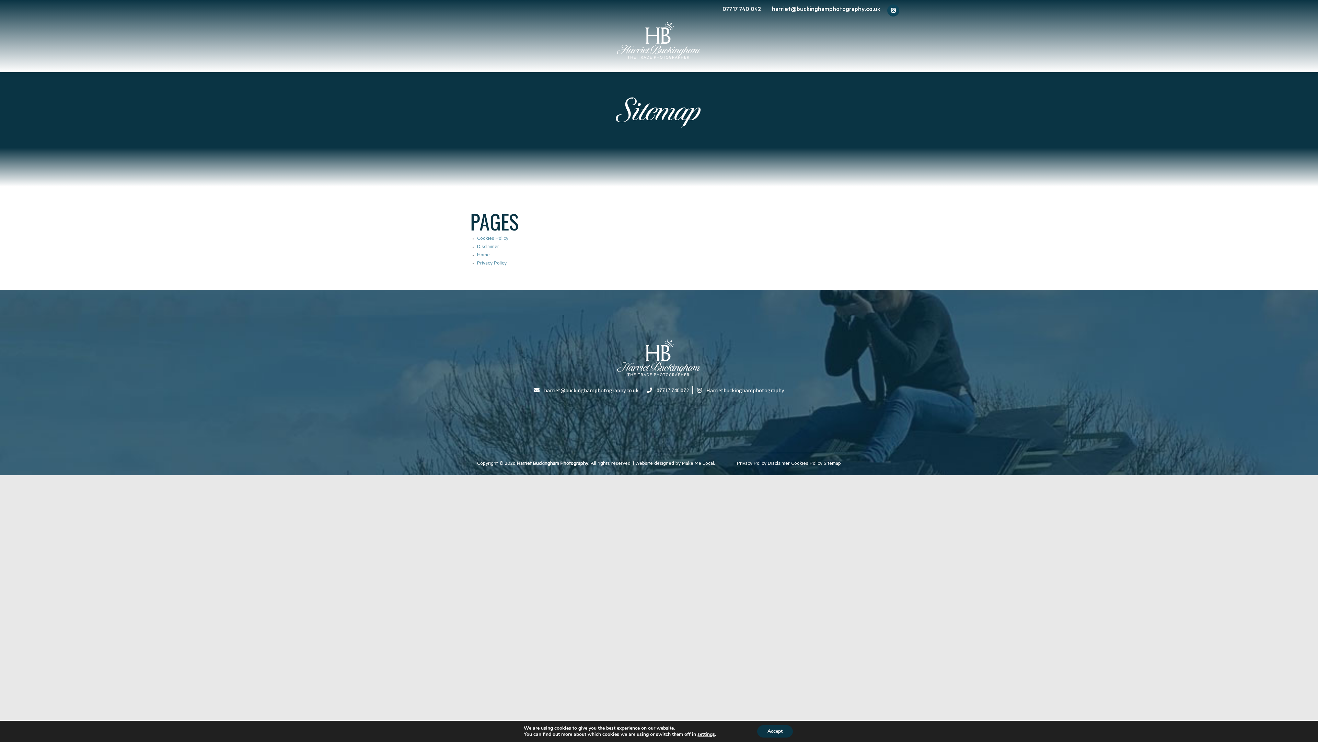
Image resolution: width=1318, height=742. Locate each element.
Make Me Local (698, 464)
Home (483, 255)
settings (706, 734)
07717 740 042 (741, 10)
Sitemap (832, 464)
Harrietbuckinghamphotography (745, 390)
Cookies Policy (492, 239)
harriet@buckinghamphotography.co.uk (826, 10)
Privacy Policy (492, 264)
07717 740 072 (673, 390)
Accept (775, 731)
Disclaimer (488, 247)
